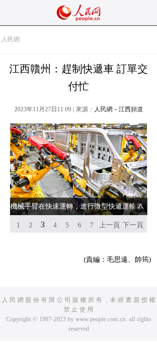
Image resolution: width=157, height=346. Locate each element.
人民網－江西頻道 (118, 109)
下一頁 (133, 225)
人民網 (10, 39)
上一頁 (109, 225)
